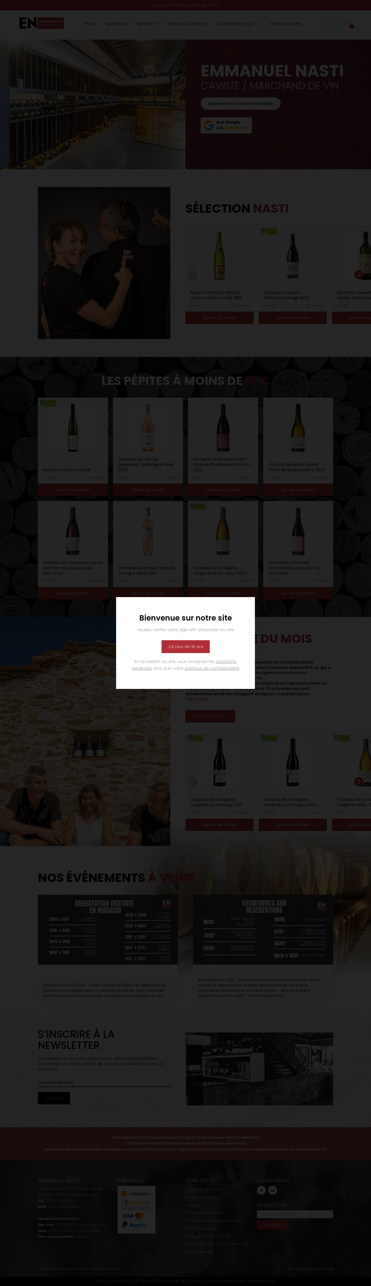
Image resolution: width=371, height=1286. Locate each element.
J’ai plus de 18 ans (185, 647)
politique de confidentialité (212, 668)
